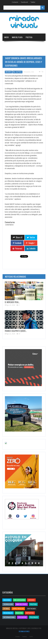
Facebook (24, 2)
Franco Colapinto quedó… (16, 330)
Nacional (19, 44)
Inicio (6, 37)
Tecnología (32, 52)
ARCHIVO (8, 72)
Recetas (19, 613)
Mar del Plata (17, 37)
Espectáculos (18, 609)
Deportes (19, 52)
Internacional (31, 44)
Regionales (8, 44)
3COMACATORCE (24, 631)
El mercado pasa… (12, 302)
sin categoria (19, 600)
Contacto (15, 2)
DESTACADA (31, 609)
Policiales (34, 617)
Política (29, 37)
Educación (8, 52)
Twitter (33, 2)
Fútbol (6, 609)
